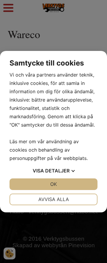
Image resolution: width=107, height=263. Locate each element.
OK (53, 184)
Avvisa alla (53, 199)
